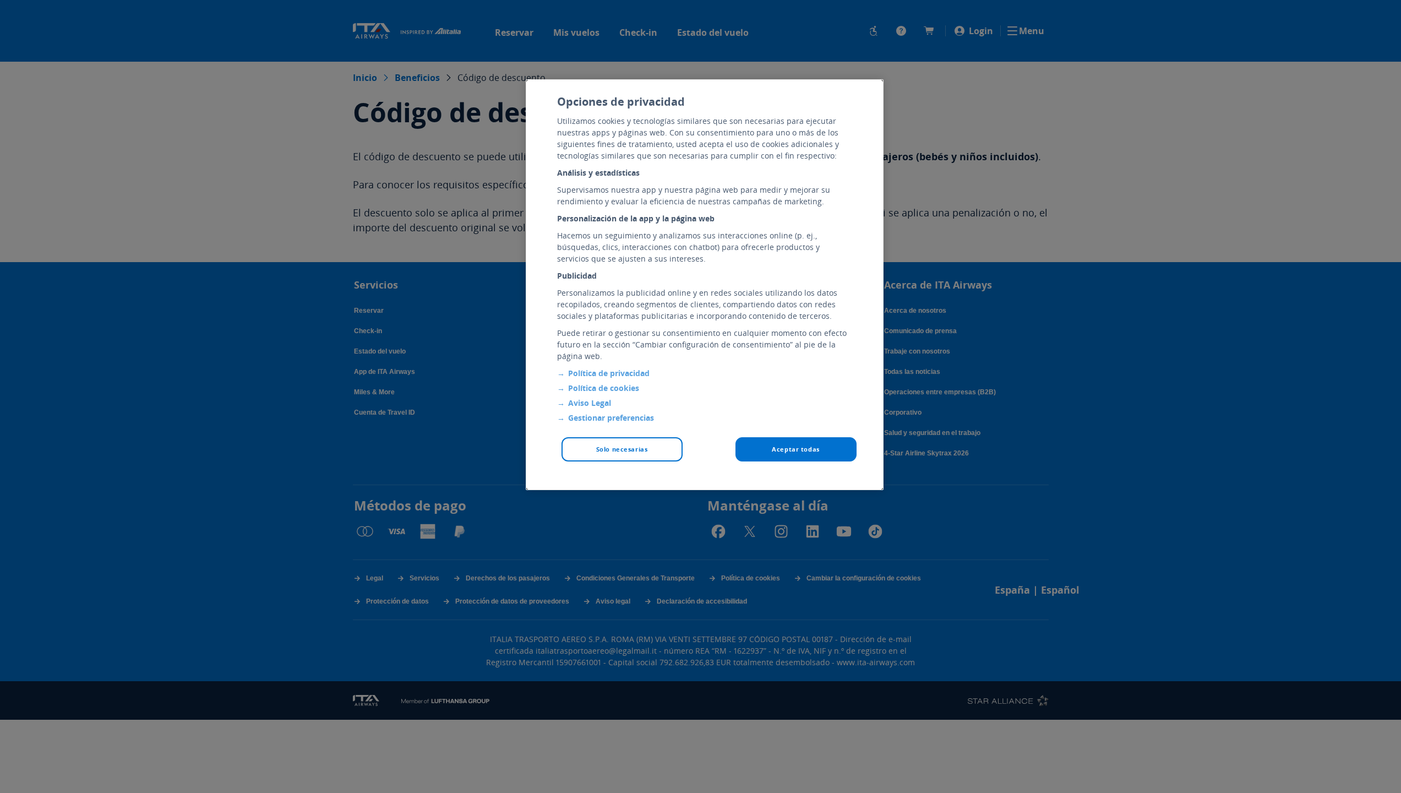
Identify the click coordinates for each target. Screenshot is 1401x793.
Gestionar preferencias (611, 417)
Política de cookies (603, 388)
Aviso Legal (589, 403)
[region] (705, 284)
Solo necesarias (622, 449)
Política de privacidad (609, 373)
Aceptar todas (795, 449)
